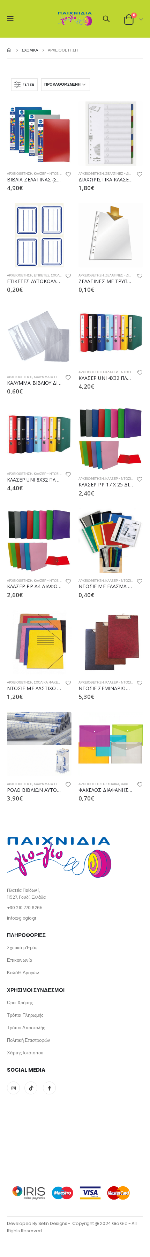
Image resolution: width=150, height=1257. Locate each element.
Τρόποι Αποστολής (26, 1027)
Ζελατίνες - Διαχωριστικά (127, 173)
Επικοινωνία (19, 960)
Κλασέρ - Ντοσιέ (48, 173)
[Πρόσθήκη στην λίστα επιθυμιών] (68, 175)
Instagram (13, 1088)
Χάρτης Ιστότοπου (25, 1052)
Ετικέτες (42, 275)
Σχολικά (58, 275)
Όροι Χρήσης (20, 1002)
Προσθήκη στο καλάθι (60, 113)
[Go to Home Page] (9, 50)
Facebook (49, 1088)
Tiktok (30, 1088)
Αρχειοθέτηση (19, 173)
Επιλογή (131, 316)
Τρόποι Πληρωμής (25, 1015)
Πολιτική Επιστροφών (28, 1040)
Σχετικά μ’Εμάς (22, 947)
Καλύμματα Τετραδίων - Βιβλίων (61, 377)
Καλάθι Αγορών (23, 972)
